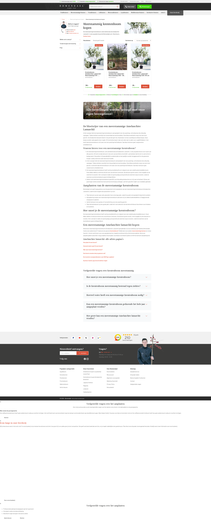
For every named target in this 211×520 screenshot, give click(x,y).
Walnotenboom (64, 384)
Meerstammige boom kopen (77, 19)
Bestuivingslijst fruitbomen (137, 378)
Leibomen (102, 12)
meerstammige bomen (139, 231)
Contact (132, 381)
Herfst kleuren (64, 387)
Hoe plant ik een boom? (90, 242)
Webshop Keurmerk (112, 381)
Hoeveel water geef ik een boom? (93, 246)
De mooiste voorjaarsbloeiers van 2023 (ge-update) (98, 257)
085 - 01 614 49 (105, 352)
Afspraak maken (124, 1)
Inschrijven (83, 353)
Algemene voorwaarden (113, 378)
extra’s (163, 12)
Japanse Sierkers (88, 382)
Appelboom (63, 371)
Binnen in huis (114, 94)
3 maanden (97, 94)
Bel (70, 31)
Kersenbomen (63, 375)
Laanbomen (124, 12)
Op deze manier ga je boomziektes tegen (95, 260)
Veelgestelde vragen (134, 1)
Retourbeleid (110, 387)
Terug (63, 19)
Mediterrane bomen (137, 12)
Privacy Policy (110, 384)
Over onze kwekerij (9, 500)
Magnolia (85, 385)
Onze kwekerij (174, 12)
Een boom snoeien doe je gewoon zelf (94, 253)
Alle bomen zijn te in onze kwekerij (135, 94)
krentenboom (114, 231)
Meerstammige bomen (78, 12)
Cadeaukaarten (87, 392)
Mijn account (148, 1)
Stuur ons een (71, 29)
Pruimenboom (64, 381)
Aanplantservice (134, 371)
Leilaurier (85, 389)
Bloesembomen (113, 12)
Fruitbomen (64, 12)
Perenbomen (63, 378)
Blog (142, 1)
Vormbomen (92, 12)
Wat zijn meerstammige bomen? (93, 249)
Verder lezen (87, 36)
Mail (73, 33)
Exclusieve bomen (152, 12)
